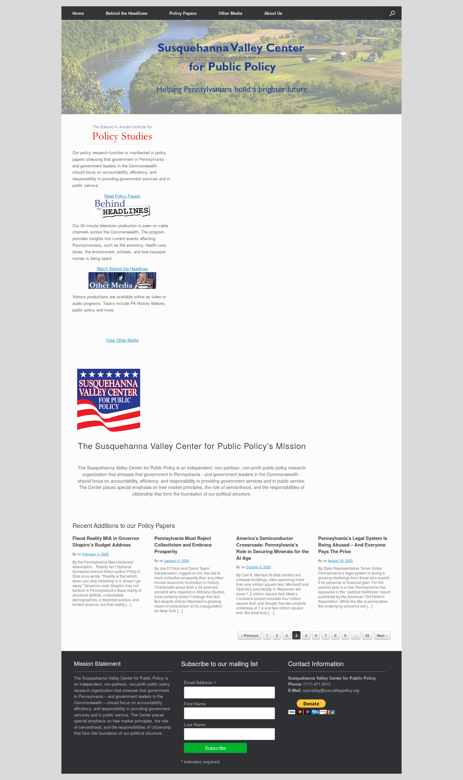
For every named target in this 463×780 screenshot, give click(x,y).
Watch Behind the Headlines (122, 269)
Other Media (230, 13)
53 (367, 635)
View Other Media (122, 340)
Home (78, 13)
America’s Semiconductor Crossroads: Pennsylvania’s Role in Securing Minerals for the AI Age (272, 548)
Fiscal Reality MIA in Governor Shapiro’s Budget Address (106, 541)
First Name (195, 703)
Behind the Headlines (126, 13)
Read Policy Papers (122, 196)
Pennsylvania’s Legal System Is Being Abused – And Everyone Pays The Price (352, 545)
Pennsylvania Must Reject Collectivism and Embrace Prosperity (183, 545)
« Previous (249, 635)
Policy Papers (183, 13)
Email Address (200, 683)
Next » (382, 635)
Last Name (195, 724)
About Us (273, 13)
